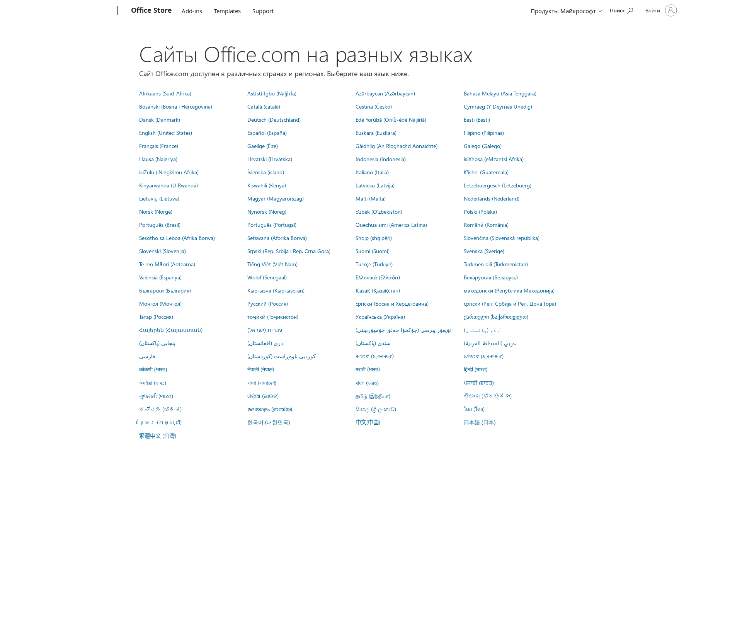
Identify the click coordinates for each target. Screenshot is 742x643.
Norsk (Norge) (155, 211)
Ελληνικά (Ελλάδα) (378, 277)
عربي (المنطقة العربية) (490, 343)
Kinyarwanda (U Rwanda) (168, 185)
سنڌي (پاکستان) (373, 343)
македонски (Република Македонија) (509, 290)
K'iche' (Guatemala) (486, 172)
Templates (227, 11)
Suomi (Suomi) (373, 251)
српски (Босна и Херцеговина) (392, 303)
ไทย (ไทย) (474, 409)
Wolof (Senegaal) (267, 277)
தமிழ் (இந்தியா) (373, 396)
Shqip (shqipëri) (374, 238)
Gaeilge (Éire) (262, 146)
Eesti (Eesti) (477, 119)
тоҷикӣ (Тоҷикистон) (272, 316)
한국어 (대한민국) (268, 422)
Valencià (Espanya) (160, 277)
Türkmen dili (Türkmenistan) (496, 264)
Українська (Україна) (380, 316)
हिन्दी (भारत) (475, 369)
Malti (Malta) (371, 198)
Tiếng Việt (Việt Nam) (272, 264)
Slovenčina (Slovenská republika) (501, 238)
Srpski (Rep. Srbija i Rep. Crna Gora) (288, 251)
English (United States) (165, 132)
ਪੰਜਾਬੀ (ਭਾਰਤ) (479, 382)
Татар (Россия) (156, 316)
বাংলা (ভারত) (367, 382)
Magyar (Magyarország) (275, 198)
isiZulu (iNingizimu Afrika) (169, 172)
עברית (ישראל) (264, 329)
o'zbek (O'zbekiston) (379, 211)
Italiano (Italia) (372, 172)
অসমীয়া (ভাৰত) (152, 382)
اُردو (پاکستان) (483, 329)
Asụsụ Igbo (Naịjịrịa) (271, 93)
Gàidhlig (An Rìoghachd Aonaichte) (396, 146)
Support (263, 11)
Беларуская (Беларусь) (491, 277)
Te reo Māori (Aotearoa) (167, 264)
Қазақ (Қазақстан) (378, 290)
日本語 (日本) (479, 422)
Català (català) (263, 106)
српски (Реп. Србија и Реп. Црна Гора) (510, 303)
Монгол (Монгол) (160, 303)
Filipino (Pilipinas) (484, 132)
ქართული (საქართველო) (496, 316)
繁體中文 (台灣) (157, 435)
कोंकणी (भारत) (153, 369)
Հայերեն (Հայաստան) (171, 329)
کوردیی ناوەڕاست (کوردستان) (281, 356)
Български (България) (165, 290)
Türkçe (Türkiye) (374, 264)
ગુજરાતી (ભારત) (156, 396)
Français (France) (158, 146)
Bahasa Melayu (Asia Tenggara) (500, 93)
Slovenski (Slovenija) (162, 251)
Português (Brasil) (159, 224)
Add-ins (192, 11)
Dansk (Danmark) (159, 119)
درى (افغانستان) (265, 343)
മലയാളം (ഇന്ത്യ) (269, 409)
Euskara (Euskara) (376, 132)
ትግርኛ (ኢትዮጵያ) (375, 356)
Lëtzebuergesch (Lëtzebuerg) (497, 185)
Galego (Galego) (483, 146)
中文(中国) (368, 422)
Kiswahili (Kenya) (266, 185)
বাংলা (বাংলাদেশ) (261, 382)
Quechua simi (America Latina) (391, 224)
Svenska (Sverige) (484, 251)
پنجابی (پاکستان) (157, 343)
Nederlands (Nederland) (491, 198)
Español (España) (267, 132)
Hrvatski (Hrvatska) (269, 159)
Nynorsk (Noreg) (266, 211)
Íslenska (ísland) (265, 172)
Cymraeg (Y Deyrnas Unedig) (498, 106)
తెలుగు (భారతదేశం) (488, 396)
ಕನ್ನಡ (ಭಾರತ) (160, 409)
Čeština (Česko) (374, 106)
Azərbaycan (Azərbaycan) (385, 93)
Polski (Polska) (480, 211)
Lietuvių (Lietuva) (159, 198)
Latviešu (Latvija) (375, 185)
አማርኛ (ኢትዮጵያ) (484, 356)
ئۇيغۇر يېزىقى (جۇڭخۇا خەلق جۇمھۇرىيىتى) (403, 329)
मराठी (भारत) (368, 369)
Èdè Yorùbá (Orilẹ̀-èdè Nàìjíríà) (391, 119)
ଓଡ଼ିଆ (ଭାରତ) (263, 396)
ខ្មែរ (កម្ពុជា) (160, 422)
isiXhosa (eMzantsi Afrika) (494, 159)
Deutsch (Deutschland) (274, 119)
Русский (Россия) (267, 303)
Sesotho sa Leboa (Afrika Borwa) (177, 238)
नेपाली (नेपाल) (260, 369)
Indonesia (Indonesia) (381, 159)
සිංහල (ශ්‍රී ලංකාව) (376, 409)
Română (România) (486, 224)
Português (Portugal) (271, 224)
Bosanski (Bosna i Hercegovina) (175, 106)
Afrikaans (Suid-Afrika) (165, 93)
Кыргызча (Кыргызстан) (276, 290)
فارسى (147, 356)
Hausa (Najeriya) (158, 159)
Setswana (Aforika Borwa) (277, 238)
